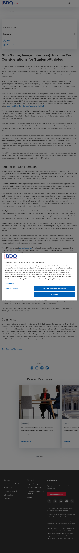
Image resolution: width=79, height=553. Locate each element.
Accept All (54, 294)
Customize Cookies (11, 288)
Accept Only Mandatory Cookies (54, 288)
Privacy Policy (9, 283)
